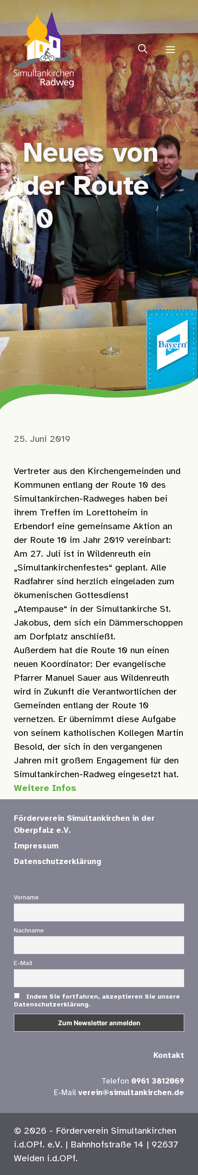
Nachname (29, 930)
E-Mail (23, 963)
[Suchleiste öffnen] (143, 49)
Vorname (26, 897)
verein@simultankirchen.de (131, 1093)
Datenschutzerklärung (57, 862)
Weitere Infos (45, 788)
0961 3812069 (157, 1081)
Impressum (36, 846)
